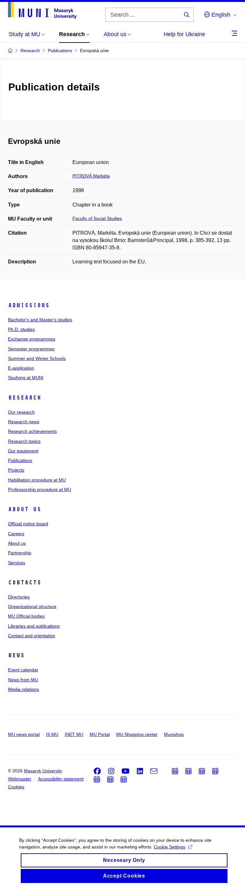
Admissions (28, 305)
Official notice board (28, 523)
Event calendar (23, 669)
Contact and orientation (31, 635)
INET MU (74, 734)
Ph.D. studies (21, 329)
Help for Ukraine (184, 34)
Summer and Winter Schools (37, 358)
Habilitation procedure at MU (37, 479)
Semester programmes (31, 348)
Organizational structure (32, 606)
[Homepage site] (42, 10)
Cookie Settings (169, 846)
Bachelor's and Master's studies (40, 319)
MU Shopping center (137, 734)
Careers (16, 533)
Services (16, 562)
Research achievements (32, 431)
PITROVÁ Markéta (91, 175)
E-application (21, 368)
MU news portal (24, 734)
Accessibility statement (61, 778)
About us (24, 509)
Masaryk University (43, 770)
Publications (20, 460)
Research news (23, 421)
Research (24, 397)
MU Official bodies (26, 616)
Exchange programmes (31, 338)
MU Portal (100, 734)
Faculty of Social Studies (97, 218)
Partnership (19, 552)
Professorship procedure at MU (39, 489)
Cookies (16, 786)
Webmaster (19, 778)
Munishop (174, 734)
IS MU (52, 734)
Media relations (23, 689)
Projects (16, 470)
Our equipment (23, 450)
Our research (21, 412)
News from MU (23, 679)
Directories (19, 596)
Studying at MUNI (25, 377)
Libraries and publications (34, 626)
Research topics (24, 441)
